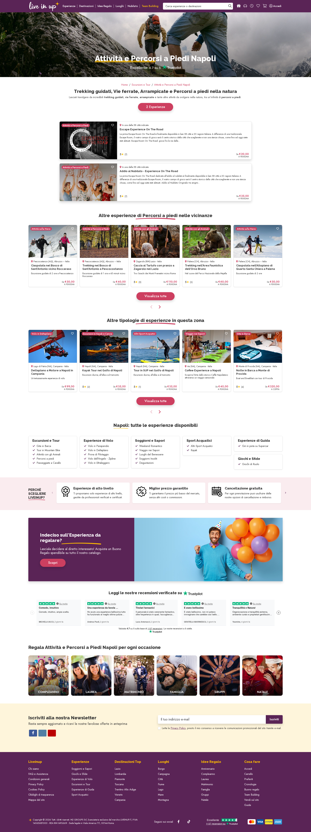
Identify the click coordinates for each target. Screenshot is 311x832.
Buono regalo (251, 789)
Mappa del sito (36, 800)
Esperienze (69, 6)
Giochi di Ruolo (250, 464)
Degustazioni (146, 463)
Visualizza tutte (155, 296)
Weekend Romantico (150, 446)
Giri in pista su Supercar (255, 446)
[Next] (159, 307)
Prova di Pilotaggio (98, 454)
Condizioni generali (38, 779)
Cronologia (250, 784)
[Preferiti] (258, 6)
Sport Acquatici (199, 441)
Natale (204, 800)
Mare (161, 795)
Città (160, 779)
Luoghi (120, 6)
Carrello (248, 774)
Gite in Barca (44, 446)
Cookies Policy (36, 789)
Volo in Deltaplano (98, 450)
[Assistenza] (245, 6)
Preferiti (248, 779)
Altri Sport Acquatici (202, 446)
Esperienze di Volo (98, 441)
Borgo (161, 769)
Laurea (205, 779)
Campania (120, 800)
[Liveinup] (44, 6)
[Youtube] (52, 733)
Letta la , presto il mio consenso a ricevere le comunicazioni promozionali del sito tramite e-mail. (222, 728)
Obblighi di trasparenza (41, 795)
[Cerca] (230, 6)
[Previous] (152, 307)
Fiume (161, 784)
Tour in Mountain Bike (48, 450)
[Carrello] (264, 6)
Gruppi (205, 795)
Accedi (248, 769)
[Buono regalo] (239, 6)
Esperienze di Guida (254, 441)
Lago (160, 789)
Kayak (194, 450)
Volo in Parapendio (98, 446)
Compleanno (208, 774)
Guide (247, 805)
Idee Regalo (105, 6)
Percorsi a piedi (45, 459)
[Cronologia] (251, 6)
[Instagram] (42, 733)
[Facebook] (33, 733)
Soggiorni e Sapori (150, 441)
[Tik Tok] (189, 822)
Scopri (53, 562)
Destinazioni (86, 6)
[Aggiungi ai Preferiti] (112, 125)
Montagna (163, 800)
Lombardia (120, 774)
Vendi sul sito (251, 800)
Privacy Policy (178, 728)
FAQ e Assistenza (38, 774)
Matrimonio (207, 784)
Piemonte (120, 779)
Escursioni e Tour (46, 441)
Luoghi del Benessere (151, 454)
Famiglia (205, 789)
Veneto (119, 795)
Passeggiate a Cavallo (49, 463)
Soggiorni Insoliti (148, 459)
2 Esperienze (155, 107)
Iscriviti (274, 719)
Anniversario (208, 769)
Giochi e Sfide (249, 459)
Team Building (251, 795)
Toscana (119, 784)
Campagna (164, 774)
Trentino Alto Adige (125, 789)
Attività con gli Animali (48, 454)
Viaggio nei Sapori (149, 450)
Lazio (118, 769)
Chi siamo (33, 769)
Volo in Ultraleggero (99, 463)
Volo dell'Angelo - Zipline (102, 459)
